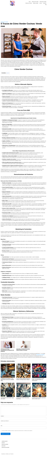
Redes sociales (35, 3)
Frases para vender (43, 1)
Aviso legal (3, 445)
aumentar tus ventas (40, 354)
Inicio (30, 1)
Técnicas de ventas (35, 1)
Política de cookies (5, 444)
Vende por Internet (28, 3)
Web (1, 425)
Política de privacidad (5, 447)
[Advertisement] (23, 13)
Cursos (40, 3)
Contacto (44, 3)
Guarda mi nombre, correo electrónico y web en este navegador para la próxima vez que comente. (17, 430)
